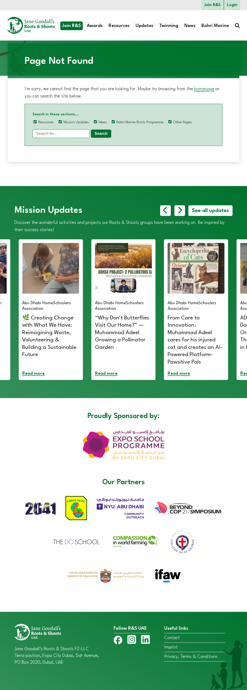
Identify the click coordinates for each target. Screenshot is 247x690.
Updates (144, 26)
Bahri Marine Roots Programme (140, 122)
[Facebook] (118, 641)
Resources (119, 26)
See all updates (210, 210)
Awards (95, 26)
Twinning (168, 26)
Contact (172, 638)
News (189, 26)
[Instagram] (131, 640)
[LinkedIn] (145, 640)
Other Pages (182, 122)
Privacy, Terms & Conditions (191, 657)
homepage (204, 89)
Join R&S (212, 5)
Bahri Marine (215, 26)
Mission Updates (76, 122)
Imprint (171, 647)
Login (232, 5)
